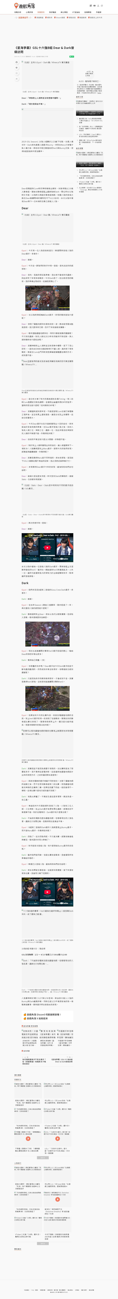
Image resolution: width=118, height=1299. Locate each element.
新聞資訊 (41, 12)
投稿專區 (87, 12)
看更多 (43, 1158)
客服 (36, 1290)
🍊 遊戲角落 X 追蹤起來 (36, 1018)
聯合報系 (70, 1290)
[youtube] (94, 6)
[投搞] (91, 6)
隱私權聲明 (62, 1290)
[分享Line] (16, 67)
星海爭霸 (26, 1051)
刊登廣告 (26, 1290)
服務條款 (50, 1290)
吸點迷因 (72, 17)
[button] (102, 6)
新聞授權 (42, 1290)
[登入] (98, 6)
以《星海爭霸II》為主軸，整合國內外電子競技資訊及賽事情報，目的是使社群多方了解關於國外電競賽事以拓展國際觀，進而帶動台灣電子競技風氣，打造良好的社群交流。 (89, 89)
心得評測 (29, 12)
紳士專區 (64, 12)
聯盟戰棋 (82, 17)
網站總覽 (91, 1290)
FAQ (33, 1290)
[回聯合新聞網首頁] (16, 6)
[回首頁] (24, 6)
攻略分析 (17, 12)
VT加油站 (76, 12)
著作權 (56, 1290)
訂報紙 (77, 1290)
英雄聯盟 (39, 17)
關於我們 (84, 1290)
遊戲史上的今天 (96, 17)
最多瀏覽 (79, 148)
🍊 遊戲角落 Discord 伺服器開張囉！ (43, 1014)
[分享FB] (16, 62)
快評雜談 (52, 12)
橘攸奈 (49, 17)
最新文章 (79, 97)
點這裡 (42, 948)
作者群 (98, 12)
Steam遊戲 (60, 17)
